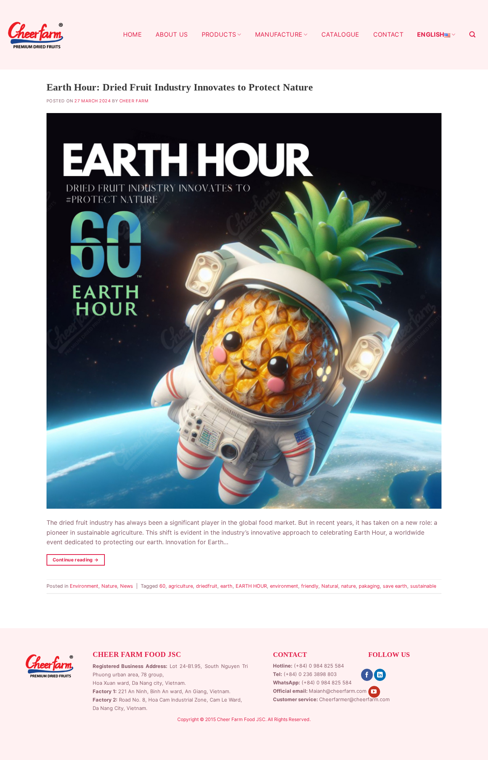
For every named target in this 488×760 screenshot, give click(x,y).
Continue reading (76, 560)
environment (284, 586)
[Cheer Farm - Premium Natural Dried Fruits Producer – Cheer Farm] (35, 35)
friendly (309, 586)
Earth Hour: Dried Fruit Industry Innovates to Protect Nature (180, 87)
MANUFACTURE (279, 34)
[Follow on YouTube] (374, 692)
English (430, 34)
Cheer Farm (134, 100)
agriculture (181, 586)
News (126, 586)
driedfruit (206, 586)
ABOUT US (172, 34)
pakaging (369, 586)
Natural (329, 586)
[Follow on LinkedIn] (380, 675)
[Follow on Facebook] (367, 675)
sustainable (423, 586)
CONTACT (388, 34)
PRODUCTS (219, 34)
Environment (84, 586)
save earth (395, 586)
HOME (132, 34)
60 (162, 586)
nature (348, 586)
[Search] (472, 34)
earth (226, 586)
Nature (109, 586)
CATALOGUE (340, 34)
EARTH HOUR (251, 586)
